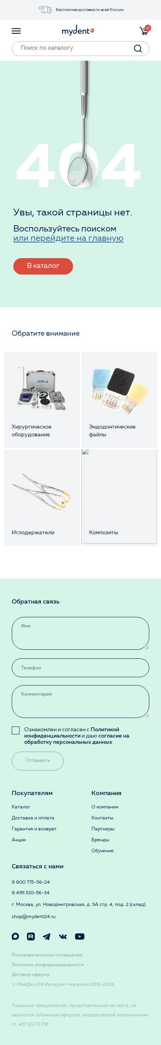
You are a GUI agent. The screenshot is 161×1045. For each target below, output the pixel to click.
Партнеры (102, 829)
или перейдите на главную (68, 238)
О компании (104, 807)
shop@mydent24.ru (33, 917)
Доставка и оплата (33, 818)
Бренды (100, 840)
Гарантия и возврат (34, 829)
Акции (19, 840)
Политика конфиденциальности (48, 965)
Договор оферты (31, 975)
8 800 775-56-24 (31, 882)
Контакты (102, 818)
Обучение (102, 851)
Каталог (21, 807)
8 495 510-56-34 (31, 893)
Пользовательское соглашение (47, 955)
